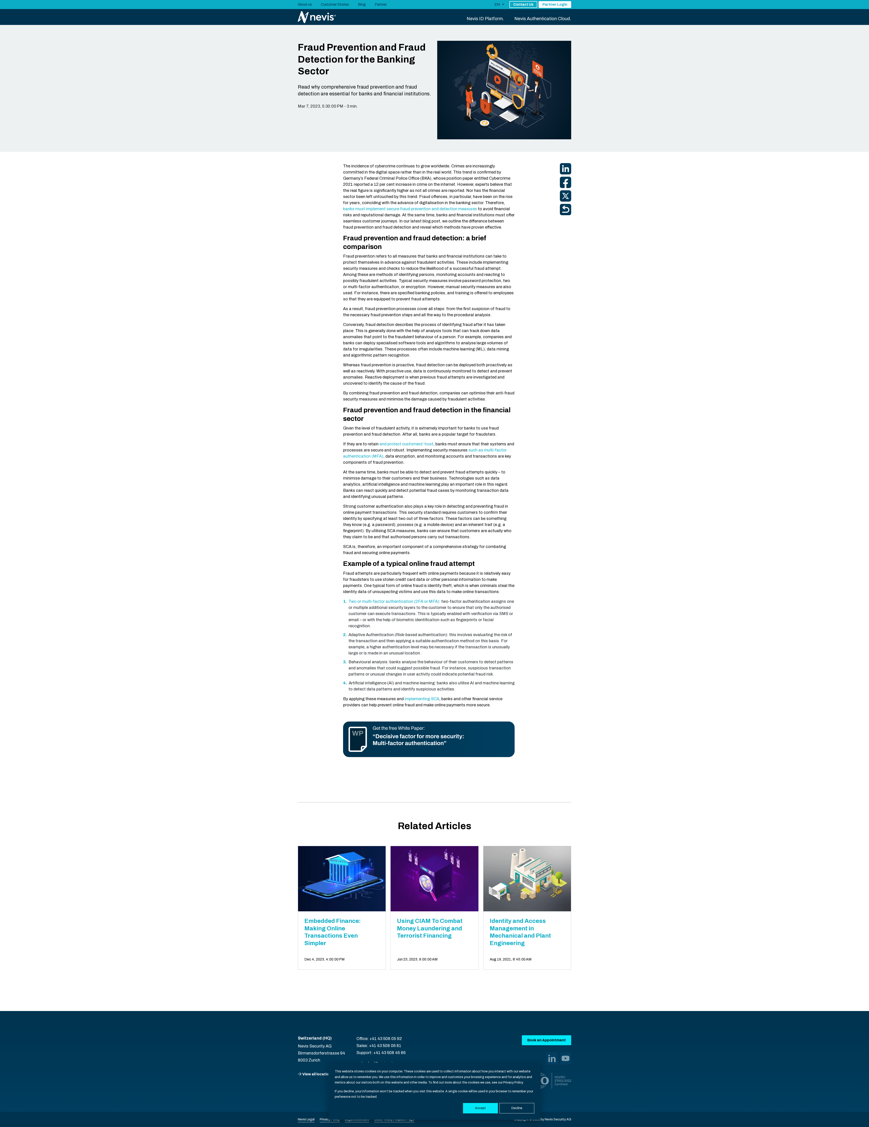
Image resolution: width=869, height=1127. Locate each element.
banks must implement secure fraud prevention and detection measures (410, 209)
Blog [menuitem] (362, 4)
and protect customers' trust (406, 444)
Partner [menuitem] (381, 4)
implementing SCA (422, 699)
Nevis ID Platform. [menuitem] (485, 18)
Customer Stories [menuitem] (335, 4)
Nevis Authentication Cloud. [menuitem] (542, 18)
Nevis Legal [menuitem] (306, 1119)
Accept (480, 1108)
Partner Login (554, 4)
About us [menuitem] (305, 4)
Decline (516, 1108)
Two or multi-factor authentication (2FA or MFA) (394, 601)
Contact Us (523, 4)
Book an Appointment (546, 1040)
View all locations (317, 1074)
